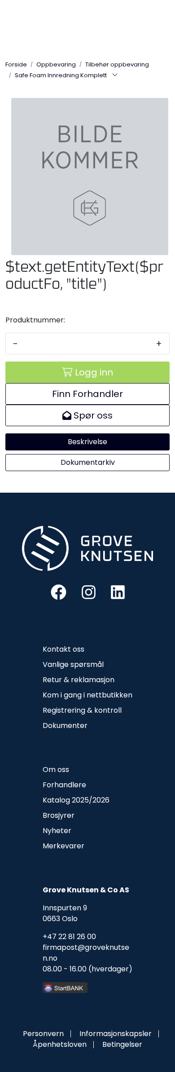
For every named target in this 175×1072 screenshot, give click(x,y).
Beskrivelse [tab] (87, 442)
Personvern (43, 1033)
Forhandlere (64, 785)
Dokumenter (65, 725)
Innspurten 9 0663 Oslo (65, 913)
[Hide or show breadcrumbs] (114, 75)
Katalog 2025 (66, 800)
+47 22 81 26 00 (69, 936)
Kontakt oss (63, 649)
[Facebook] (58, 592)
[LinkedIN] (118, 592)
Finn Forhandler (87, 394)
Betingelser (122, 1044)
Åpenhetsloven (60, 1044)
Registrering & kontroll (82, 710)
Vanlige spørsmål (73, 664)
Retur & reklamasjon (78, 680)
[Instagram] (89, 592)
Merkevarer (63, 846)
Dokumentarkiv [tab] (88, 462)
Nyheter (57, 830)
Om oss (56, 769)
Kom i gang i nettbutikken (87, 695)
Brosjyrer (58, 815)
